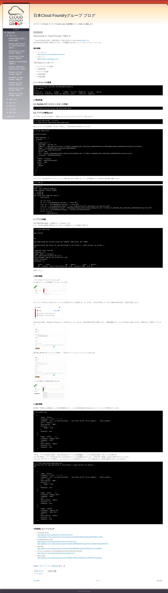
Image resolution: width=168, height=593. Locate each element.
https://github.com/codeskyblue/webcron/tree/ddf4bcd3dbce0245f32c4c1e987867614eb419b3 (69, 558)
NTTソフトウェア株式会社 (49, 566)
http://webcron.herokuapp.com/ (47, 59)
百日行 (41, 573)
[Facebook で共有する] (55, 571)
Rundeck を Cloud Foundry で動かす (15, 73)
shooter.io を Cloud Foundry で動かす (16, 94)
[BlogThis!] (51, 571)
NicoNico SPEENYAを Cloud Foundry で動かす (17, 68)
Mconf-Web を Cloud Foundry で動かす (16, 57)
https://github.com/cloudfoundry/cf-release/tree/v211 (55, 535)
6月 (10, 112)
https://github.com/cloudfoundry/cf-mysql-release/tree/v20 (56, 542)
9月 (10, 103)
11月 (11, 36)
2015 (9, 33)
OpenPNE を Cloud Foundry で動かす (16, 78)
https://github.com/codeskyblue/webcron (51, 54)
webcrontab (81, 40)
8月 (10, 106)
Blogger (87, 591)
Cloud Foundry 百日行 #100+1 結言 (17, 39)
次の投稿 (36, 580)
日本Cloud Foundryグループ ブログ (64, 15)
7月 (10, 109)
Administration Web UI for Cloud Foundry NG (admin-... (17, 46)
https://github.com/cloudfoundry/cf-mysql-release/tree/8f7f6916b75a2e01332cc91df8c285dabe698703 (73, 544)
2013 (9, 117)
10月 (11, 99)
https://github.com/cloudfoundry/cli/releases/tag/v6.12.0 (56, 553)
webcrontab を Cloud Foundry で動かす (16, 89)
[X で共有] (53, 571)
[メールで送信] (49, 571)
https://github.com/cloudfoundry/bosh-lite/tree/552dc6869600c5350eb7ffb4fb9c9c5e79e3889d (69, 548)
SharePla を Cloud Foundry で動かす (15, 84)
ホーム (98, 580)
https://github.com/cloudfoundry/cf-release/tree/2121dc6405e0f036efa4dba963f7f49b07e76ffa (70, 537)
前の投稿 (159, 580)
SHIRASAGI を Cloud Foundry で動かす (16, 52)
